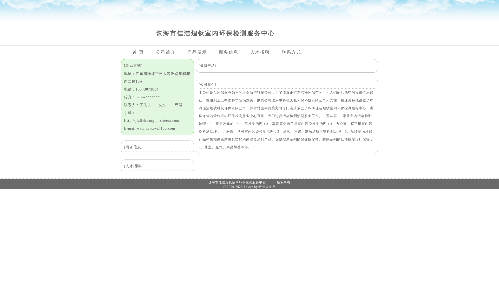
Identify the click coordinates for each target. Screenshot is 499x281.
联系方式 (291, 52)
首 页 (138, 52)
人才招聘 (260, 52)
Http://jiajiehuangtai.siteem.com (151, 121)
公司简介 (166, 52)
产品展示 (197, 52)
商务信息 (229, 52)
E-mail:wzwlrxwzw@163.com (149, 128)
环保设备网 (267, 187)
